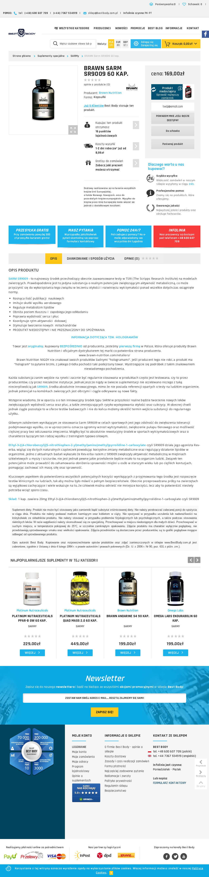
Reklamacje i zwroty (118, 776)
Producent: (91, 93)
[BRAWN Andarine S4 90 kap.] (128, 586)
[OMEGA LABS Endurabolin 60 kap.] (175, 586)
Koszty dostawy (115, 756)
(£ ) (125, 43)
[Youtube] (183, 856)
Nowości (121, 28)
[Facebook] (166, 856)
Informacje (174, 28)
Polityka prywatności (118, 781)
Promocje (138, 28)
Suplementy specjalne (51, 56)
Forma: (88, 97)
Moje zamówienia (83, 757)
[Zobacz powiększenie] (73, 130)
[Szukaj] (55, 43)
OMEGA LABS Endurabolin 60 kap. (175, 618)
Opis (53, 258)
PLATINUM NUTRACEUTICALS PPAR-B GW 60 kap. (32, 618)
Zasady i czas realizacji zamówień (127, 761)
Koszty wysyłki (111, 148)
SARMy (75, 56)
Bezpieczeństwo (115, 791)
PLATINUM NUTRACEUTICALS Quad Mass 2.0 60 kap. (80, 618)
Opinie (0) (131, 258)
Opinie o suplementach (81, 778)
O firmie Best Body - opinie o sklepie (124, 749)
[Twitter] (175, 856)
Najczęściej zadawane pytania (124, 771)
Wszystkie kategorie (74, 28)
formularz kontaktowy (80, 241)
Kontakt (193, 28)
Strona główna (22, 56)
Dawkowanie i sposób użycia (91, 258)
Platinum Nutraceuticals (32, 610)
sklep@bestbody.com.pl (103, 13)
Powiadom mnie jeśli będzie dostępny (173, 118)
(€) (118, 43)
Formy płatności (115, 766)
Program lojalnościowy (80, 769)
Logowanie (79, 747)
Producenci (102, 28)
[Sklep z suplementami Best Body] (22, 33)
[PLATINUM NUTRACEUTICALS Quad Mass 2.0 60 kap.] (80, 586)
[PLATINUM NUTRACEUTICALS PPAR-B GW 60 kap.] (32, 586)
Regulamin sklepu (116, 786)
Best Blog (155, 28)
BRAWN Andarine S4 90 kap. (128, 616)
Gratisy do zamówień (109, 165)
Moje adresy (80, 762)
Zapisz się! (104, 712)
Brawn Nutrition (110, 93)
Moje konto (79, 752)
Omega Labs (176, 610)
